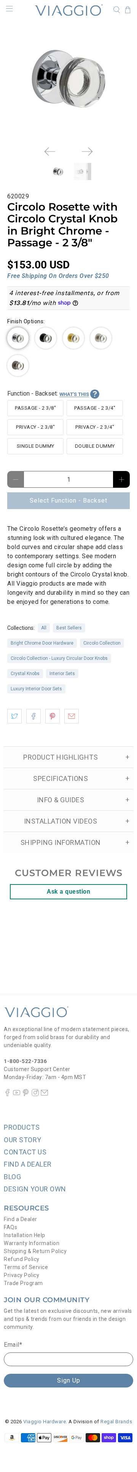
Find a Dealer (20, 1219)
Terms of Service (26, 1267)
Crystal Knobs (25, 673)
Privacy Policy (21, 1275)
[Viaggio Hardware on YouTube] (16, 1094)
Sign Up (68, 1380)
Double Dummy (95, 446)
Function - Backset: (48, 393)
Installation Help (24, 1235)
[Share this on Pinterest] (52, 716)
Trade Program (23, 1283)
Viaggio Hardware (44, 1421)
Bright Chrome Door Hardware (42, 643)
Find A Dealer (28, 1164)
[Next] (87, 151)
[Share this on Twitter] (14, 716)
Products (22, 1127)
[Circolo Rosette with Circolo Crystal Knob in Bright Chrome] (68, 79)
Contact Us (25, 1152)
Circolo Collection (102, 643)
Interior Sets (62, 673)
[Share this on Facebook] (33, 716)
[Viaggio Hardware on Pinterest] (25, 1094)
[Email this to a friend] (71, 716)
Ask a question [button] (68, 891)
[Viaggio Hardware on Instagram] (35, 1094)
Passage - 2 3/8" (35, 408)
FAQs (10, 1227)
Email (13, 1344)
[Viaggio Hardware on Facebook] (7, 1094)
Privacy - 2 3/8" (35, 427)
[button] (18, 338)
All (43, 628)
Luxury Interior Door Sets (36, 688)
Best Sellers (69, 628)
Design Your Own (35, 1189)
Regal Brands (116, 1421)
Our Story (22, 1140)
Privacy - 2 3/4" (94, 427)
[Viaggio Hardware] (68, 9)
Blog (12, 1177)
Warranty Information (31, 1243)
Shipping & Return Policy (35, 1251)
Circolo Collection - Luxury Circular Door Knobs (59, 658)
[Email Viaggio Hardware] (44, 1094)
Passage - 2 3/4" (94, 408)
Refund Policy (22, 1259)
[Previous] (50, 151)
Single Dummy (35, 446)
